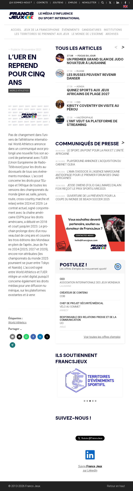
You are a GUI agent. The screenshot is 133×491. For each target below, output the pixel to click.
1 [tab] (84, 401)
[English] (126, 6)
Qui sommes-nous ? (20, 2)
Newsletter (89, 2)
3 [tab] (90, 401)
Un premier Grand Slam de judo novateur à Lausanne (95, 61)
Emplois (72, 2)
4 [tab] (93, 401)
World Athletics (19, 90)
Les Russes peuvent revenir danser (91, 77)
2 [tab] (87, 401)
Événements (70, 29)
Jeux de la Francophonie (42, 29)
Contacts (42, 2)
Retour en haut (116, 486)
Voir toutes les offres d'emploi (102, 337)
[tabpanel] (90, 381)
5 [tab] (95, 401)
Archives (112, 34)
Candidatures (91, 29)
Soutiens (58, 2)
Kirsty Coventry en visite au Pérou (93, 108)
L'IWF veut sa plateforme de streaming (92, 123)
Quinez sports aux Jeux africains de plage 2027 (88, 92)
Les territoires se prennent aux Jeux (42, 34)
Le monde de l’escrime (87, 34)
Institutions (113, 29)
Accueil (16, 29)
